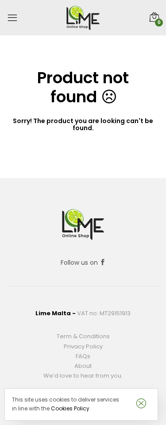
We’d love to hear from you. (83, 375)
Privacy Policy (83, 346)
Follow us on (80, 262)
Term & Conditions (83, 336)
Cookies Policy (70, 408)
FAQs (83, 356)
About (83, 366)
